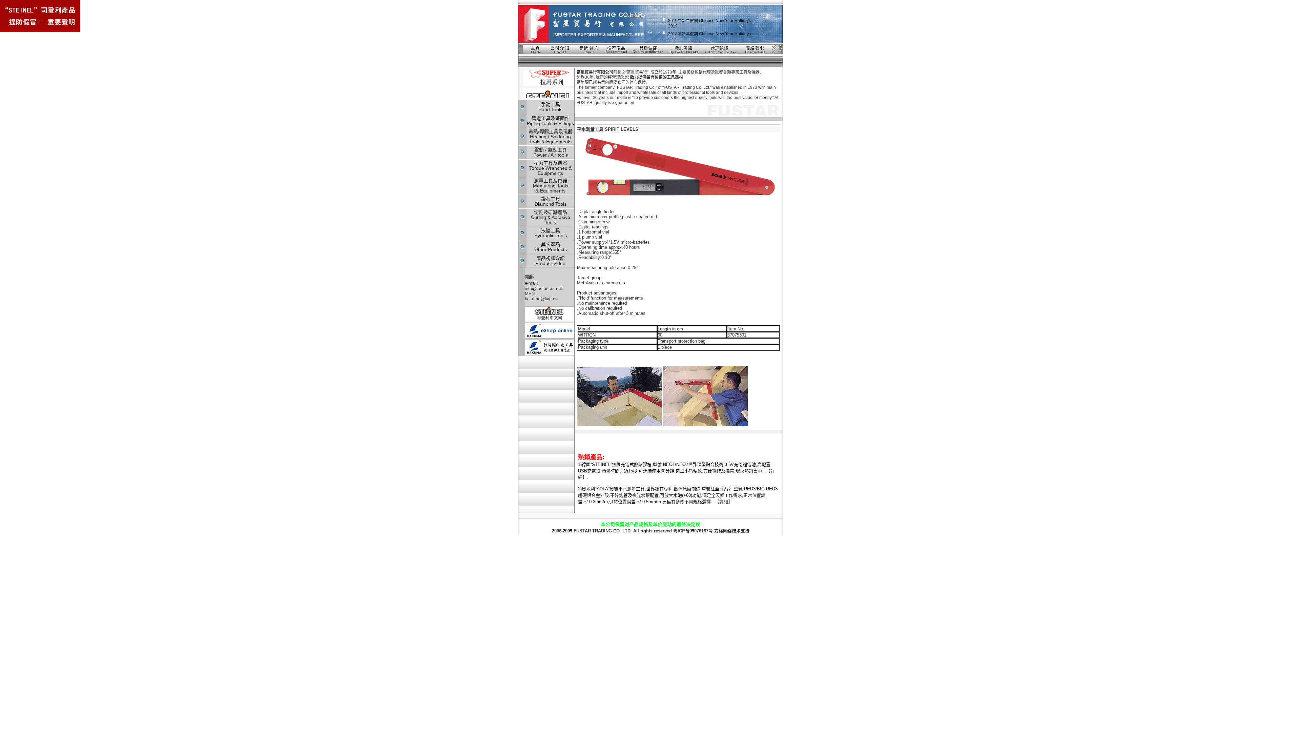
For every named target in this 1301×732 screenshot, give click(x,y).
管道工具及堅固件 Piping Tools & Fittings (550, 121)
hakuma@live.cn (541, 298)
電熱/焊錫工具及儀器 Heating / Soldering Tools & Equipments (551, 136)
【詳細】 (723, 501)
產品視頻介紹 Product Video (550, 261)
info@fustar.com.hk (544, 288)
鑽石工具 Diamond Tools (550, 201)
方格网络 (723, 530)
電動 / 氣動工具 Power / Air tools (550, 152)
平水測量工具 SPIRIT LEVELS (607, 129)
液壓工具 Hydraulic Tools (550, 233)
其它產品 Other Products (550, 247)
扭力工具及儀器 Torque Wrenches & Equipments (550, 168)
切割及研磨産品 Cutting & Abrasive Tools (550, 217)
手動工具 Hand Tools (550, 107)
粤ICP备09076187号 (693, 530)
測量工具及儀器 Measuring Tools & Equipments (550, 186)
